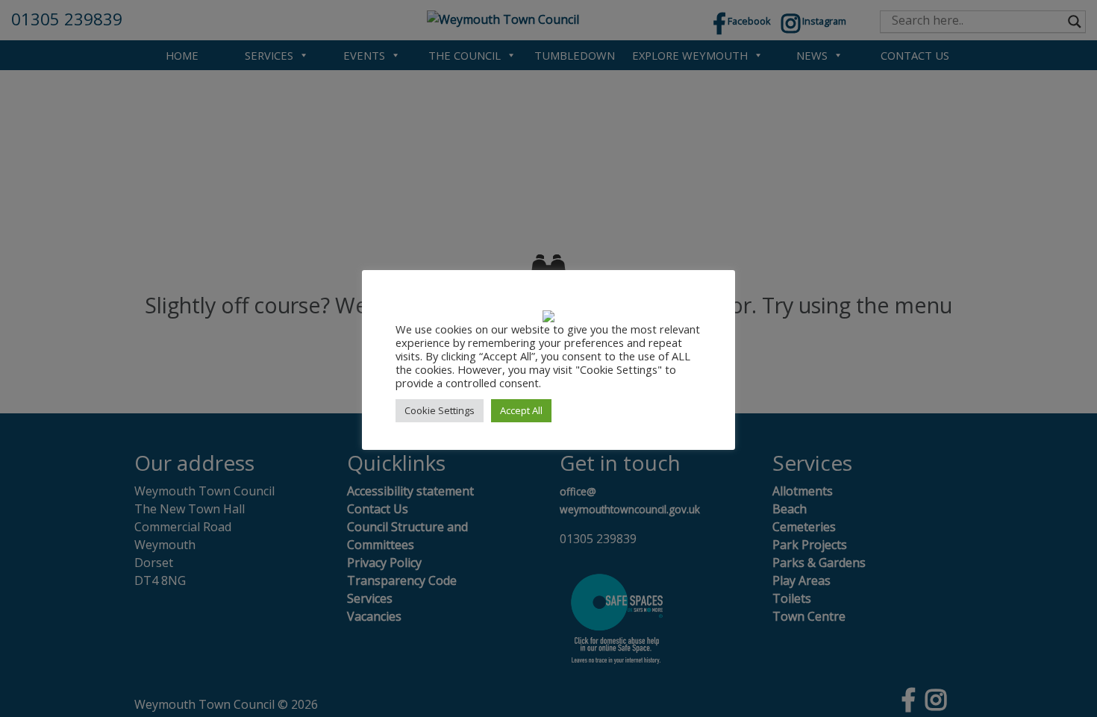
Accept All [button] (521, 410)
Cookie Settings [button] (439, 410)
